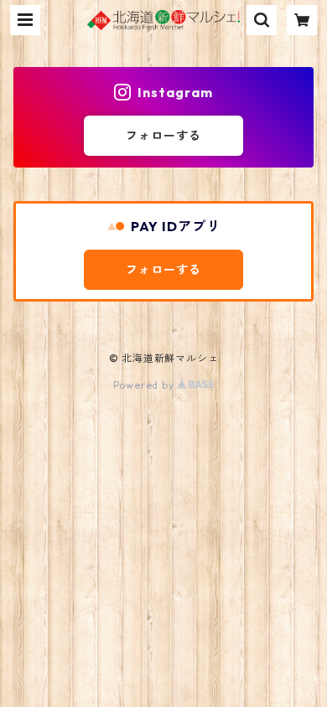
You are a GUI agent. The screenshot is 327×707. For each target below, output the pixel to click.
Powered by (145, 385)
